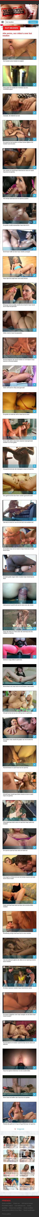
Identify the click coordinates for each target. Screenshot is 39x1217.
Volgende (20, 1129)
